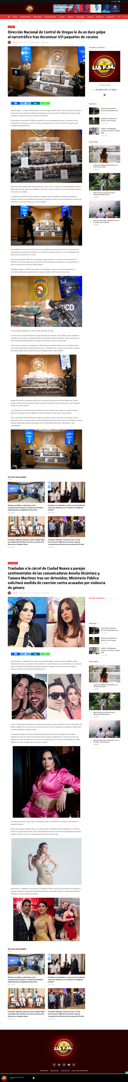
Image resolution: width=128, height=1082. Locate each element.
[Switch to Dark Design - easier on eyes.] (123, 17)
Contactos (110, 17)
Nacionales (38, 17)
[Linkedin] (35, 103)
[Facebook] (15, 103)
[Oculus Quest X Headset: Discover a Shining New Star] (94, 110)
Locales (62, 17)
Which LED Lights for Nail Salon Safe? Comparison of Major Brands (104, 193)
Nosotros (100, 17)
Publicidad (54, 1070)
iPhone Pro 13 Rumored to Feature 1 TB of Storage (109, 120)
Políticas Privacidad (80, 1070)
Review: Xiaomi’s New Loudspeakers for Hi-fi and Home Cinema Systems (106, 221)
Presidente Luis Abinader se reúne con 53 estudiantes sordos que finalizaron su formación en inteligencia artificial (66, 507)
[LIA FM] (30, 8)
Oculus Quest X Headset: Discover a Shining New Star (109, 110)
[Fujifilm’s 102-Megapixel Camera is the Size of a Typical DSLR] (94, 131)
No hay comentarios (35, 42)
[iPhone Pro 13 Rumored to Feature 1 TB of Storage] (94, 121)
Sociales (90, 17)
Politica (70, 17)
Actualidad (13, 563)
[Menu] (9, 16)
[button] (104, 94)
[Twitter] (25, 103)
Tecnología (80, 17)
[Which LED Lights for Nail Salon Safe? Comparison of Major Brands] (104, 181)
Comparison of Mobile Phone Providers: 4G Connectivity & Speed (105, 166)
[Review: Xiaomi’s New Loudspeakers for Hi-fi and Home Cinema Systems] (104, 209)
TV (118, 17)
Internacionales (50, 17)
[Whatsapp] (45, 103)
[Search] (126, 17)
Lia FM (15, 42)
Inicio (15, 17)
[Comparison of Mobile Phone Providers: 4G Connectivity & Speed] (104, 154)
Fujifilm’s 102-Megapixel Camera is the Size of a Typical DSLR (110, 131)
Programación (25, 17)
